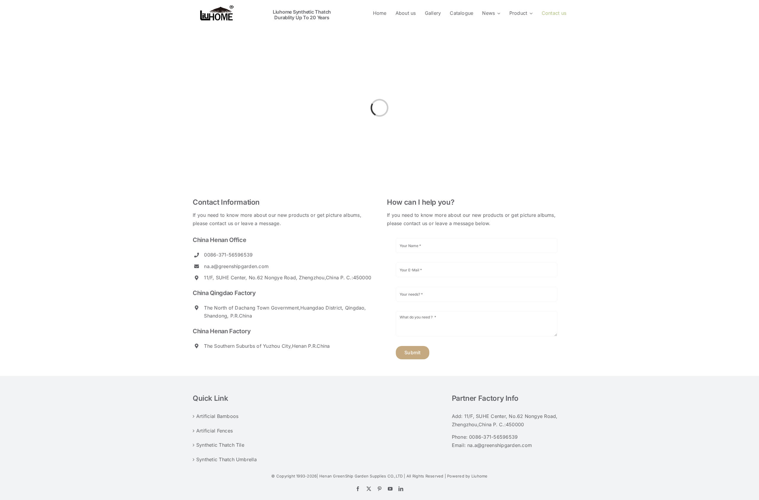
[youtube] (390, 488)
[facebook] (357, 488)
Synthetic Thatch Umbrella (226, 459)
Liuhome (479, 476)
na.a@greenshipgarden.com (236, 266)
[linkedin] (400, 488)
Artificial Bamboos (217, 416)
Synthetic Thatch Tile (220, 445)
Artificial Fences (214, 431)
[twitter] (368, 488)
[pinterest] (379, 488)
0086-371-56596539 (493, 437)
